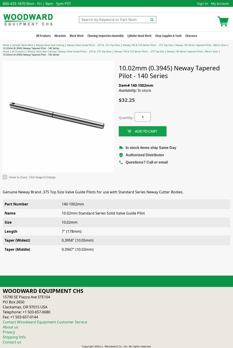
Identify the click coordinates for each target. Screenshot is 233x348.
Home (6, 45)
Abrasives (60, 35)
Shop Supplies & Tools (168, 35)
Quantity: (123, 117)
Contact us (12, 342)
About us (10, 327)
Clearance (191, 35)
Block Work (77, 35)
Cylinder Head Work (139, 35)
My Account (220, 3)
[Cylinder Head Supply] (28, 19)
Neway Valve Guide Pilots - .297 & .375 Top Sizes (93, 45)
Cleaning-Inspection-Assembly (105, 35)
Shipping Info (14, 337)
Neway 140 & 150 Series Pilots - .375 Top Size (148, 45)
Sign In (202, 3)
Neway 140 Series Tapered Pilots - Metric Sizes (201, 45)
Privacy (9, 332)
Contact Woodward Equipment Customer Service (45, 322)
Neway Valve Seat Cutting (50, 45)
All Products (43, 35)
